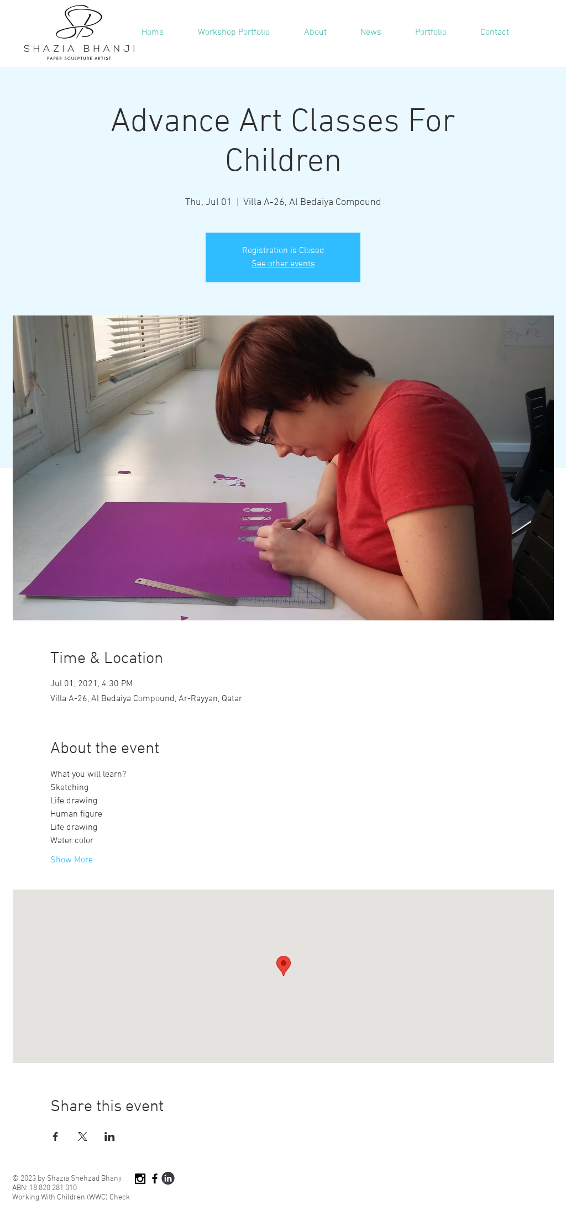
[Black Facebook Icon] (154, 1178)
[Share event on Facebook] (55, 1136)
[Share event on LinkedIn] (109, 1136)
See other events (283, 264)
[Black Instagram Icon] (140, 1178)
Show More (71, 860)
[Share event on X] (82, 1136)
